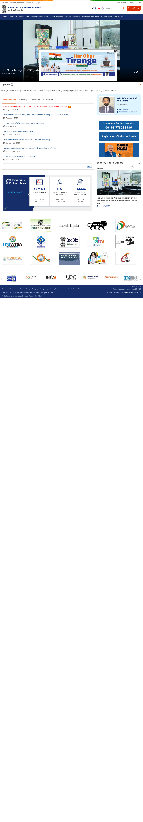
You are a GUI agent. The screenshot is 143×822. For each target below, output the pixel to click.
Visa (27, 17)
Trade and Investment (91, 17)
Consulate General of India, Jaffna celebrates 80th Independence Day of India (35, 115)
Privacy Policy (25, 289)
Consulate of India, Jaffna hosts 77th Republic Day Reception (28, 140)
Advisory (23, 99)
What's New (134, 8)
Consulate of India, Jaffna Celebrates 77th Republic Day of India (29, 148)
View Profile (123, 109)
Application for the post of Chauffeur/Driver (122, 84)
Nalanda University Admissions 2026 (18, 131)
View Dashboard (15, 192)
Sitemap (5, 3)
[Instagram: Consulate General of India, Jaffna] (103, 8)
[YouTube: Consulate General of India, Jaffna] (99, 8)
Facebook (35, 99)
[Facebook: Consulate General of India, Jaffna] (95, 8)
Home (5, 17)
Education (76, 17)
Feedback (20, 3)
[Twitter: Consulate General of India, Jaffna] (92, 8)
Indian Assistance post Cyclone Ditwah (19, 156)
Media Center (106, 17)
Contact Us (118, 17)
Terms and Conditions (10, 289)
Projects (68, 17)
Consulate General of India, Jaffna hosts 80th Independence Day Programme (35, 106)
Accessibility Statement (70, 289)
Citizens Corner (36, 17)
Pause (12, 84)
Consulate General (16, 17)
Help (82, 289)
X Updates (48, 99)
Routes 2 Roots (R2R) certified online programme (23, 123)
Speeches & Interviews (128, 112)
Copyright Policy (38, 289)
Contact (13, 3)
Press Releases (9, 99)
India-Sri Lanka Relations (53, 17)
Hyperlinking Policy (52, 289)
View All (89, 167)
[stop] (6, 208)
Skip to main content (125, 3)
